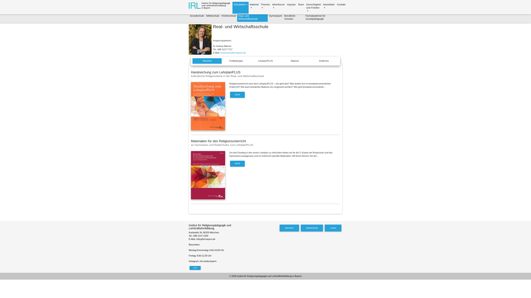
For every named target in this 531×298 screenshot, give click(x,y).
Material (254, 4)
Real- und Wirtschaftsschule (248, 17)
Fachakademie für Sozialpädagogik (315, 17)
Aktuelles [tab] (207, 61)
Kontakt (341, 4)
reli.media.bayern (208, 261)
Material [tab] (295, 61)
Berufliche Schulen (289, 17)
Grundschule (197, 15)
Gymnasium (275, 15)
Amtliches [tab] (324, 61)
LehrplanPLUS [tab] (265, 61)
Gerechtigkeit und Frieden (313, 6)
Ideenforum (278, 4)
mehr (237, 95)
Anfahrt (289, 228)
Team (301, 4)
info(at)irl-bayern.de (205, 239)
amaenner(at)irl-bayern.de (233, 53)
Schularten (239, 4)
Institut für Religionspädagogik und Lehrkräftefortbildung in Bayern (269, 276)
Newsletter (329, 4)
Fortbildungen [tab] (236, 61)
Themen (265, 4)
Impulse (291, 4)
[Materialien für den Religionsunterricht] (208, 175)
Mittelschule (212, 15)
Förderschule (229, 15)
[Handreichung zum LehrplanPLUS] (208, 106)
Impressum (312, 228)
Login (333, 228)
